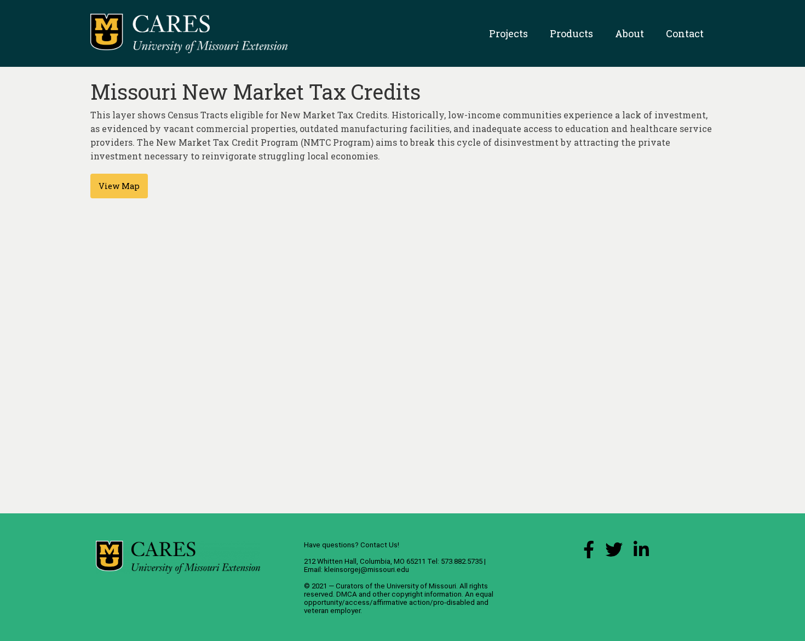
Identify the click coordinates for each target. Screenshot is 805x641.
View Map (119, 186)
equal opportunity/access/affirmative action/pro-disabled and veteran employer (398, 602)
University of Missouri (421, 586)
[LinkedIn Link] (641, 552)
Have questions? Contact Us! (351, 545)
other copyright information (417, 594)
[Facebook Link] (588, 552)
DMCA (346, 594)
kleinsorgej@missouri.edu (366, 569)
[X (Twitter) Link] (614, 552)
